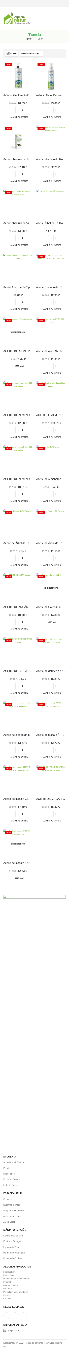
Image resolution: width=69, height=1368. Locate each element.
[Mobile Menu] (63, 18)
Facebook (23, 1315)
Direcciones (9, 1174)
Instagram (6, 1315)
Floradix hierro (10, 1272)
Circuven (7, 1299)
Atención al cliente (12, 1216)
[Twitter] (58, 3)
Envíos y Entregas (12, 1241)
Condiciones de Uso (13, 1235)
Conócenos (8, 1199)
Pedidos (7, 1168)
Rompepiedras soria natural (16, 1279)
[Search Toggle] (34, 18)
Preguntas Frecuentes (14, 1210)
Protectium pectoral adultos (15, 1292)
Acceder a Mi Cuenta (13, 1162)
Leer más (19, 366)
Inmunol (7, 1282)
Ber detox (7, 1289)
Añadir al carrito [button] (19, 117)
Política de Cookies (12, 1258)
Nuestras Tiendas (11, 1205)
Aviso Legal (9, 1222)
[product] (51, 204)
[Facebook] (63, 3)
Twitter (15, 1315)
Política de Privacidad (14, 1252)
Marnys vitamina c (11, 1285)
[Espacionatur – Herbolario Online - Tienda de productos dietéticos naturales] (17, 18)
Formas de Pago (11, 1247)
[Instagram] (52, 3)
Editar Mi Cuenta (11, 1179)
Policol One (8, 1275)
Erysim (6, 1295)
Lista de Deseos (11, 1185)
